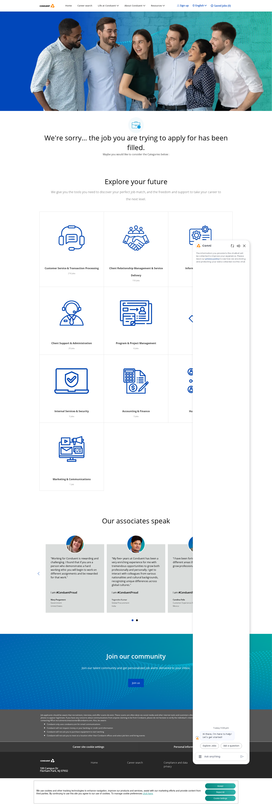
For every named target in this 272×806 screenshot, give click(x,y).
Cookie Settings (220, 798)
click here (148, 793)
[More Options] (200, 757)
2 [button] (137, 620)
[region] (221, 500)
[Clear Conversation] (232, 246)
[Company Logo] (47, 5)
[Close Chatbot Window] (244, 245)
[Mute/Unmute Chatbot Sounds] (238, 245)
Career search (84, 5)
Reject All (220, 792)
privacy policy (212, 259)
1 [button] (132, 620)
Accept (220, 786)
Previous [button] (38, 573)
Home (68, 5)
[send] (242, 757)
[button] (183, 5)
